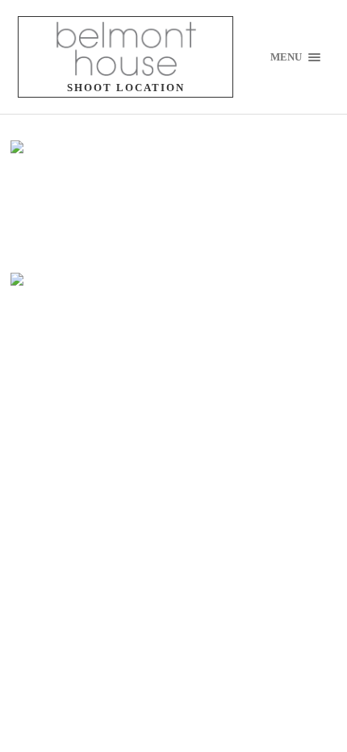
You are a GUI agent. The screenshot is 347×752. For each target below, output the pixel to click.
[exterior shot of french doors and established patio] (107, 204)
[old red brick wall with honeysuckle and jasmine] (107, 337)
